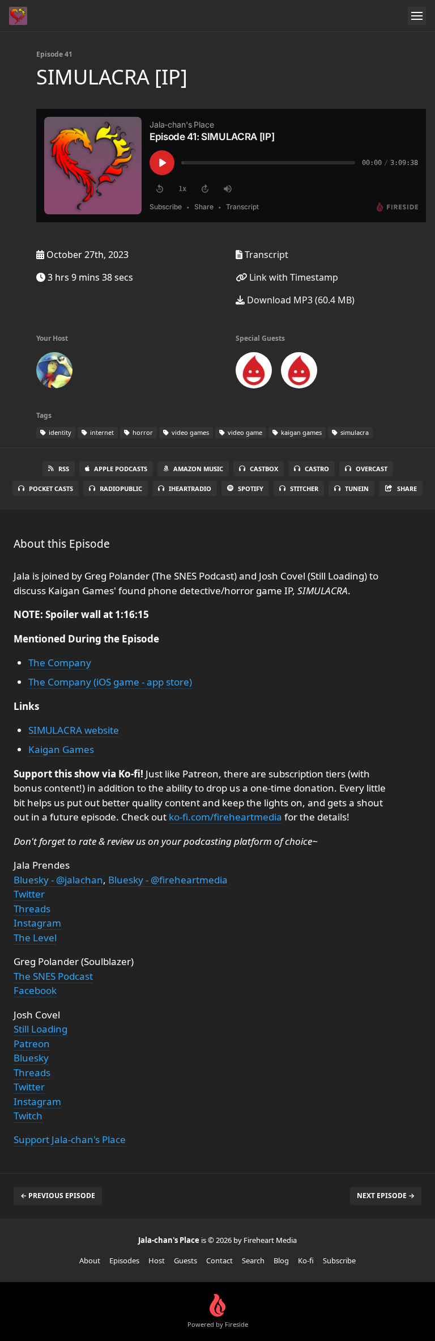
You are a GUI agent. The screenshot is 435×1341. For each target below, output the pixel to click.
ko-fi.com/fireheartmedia (225, 816)
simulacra (354, 432)
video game (244, 432)
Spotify (250, 488)
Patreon (32, 1043)
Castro (317, 468)
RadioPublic (121, 488)
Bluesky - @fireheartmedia (168, 879)
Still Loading (40, 1028)
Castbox (264, 468)
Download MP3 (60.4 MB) (300, 300)
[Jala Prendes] (54, 372)
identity (59, 432)
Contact (219, 1260)
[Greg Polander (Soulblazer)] (254, 372)
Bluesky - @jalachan (58, 879)
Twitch (28, 1115)
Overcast (371, 468)
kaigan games (300, 432)
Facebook (35, 990)
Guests (185, 1260)
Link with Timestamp (292, 277)
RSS (63, 468)
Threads (32, 908)
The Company (59, 662)
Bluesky (31, 1057)
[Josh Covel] (299, 372)
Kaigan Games (61, 749)
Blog (281, 1260)
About (89, 1260)
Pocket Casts (51, 488)
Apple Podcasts (120, 468)
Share (407, 488)
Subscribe (339, 1260)
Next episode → (386, 1195)
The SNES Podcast (53, 976)
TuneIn (357, 488)
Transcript (265, 254)
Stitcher (304, 488)
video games (189, 432)
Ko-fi (306, 1260)
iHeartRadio (190, 488)
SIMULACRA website (73, 730)
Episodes (124, 1260)
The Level (35, 937)
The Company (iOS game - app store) (110, 681)
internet (101, 432)
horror (142, 432)
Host (156, 1260)
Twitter (29, 893)
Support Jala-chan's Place (70, 1139)
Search (253, 1260)
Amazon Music (198, 468)
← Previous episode (57, 1195)
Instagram (37, 922)
